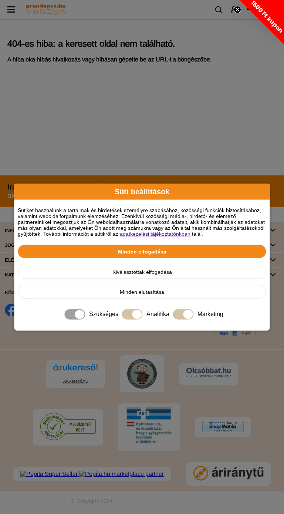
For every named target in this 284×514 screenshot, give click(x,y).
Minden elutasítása (142, 292)
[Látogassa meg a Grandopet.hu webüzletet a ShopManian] (223, 427)
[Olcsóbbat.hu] (208, 373)
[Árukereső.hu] (75, 370)
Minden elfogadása (142, 251)
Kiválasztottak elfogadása (142, 272)
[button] (262, 22)
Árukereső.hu (75, 381)
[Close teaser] (237, 9)
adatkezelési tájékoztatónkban (155, 233)
